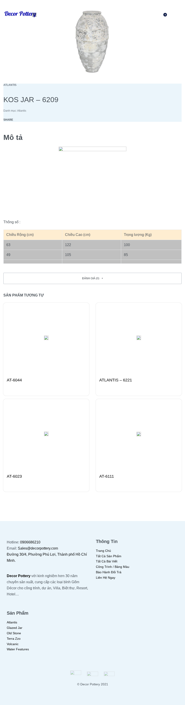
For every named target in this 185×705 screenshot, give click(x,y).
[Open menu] (34, 14)
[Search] (149, 15)
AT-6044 (14, 380)
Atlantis (9, 85)
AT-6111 (106, 476)
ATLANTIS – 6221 (115, 380)
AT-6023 (14, 476)
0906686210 (30, 542)
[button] (92, 278)
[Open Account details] (179, 14)
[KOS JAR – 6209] (20, 120)
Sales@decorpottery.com (38, 548)
